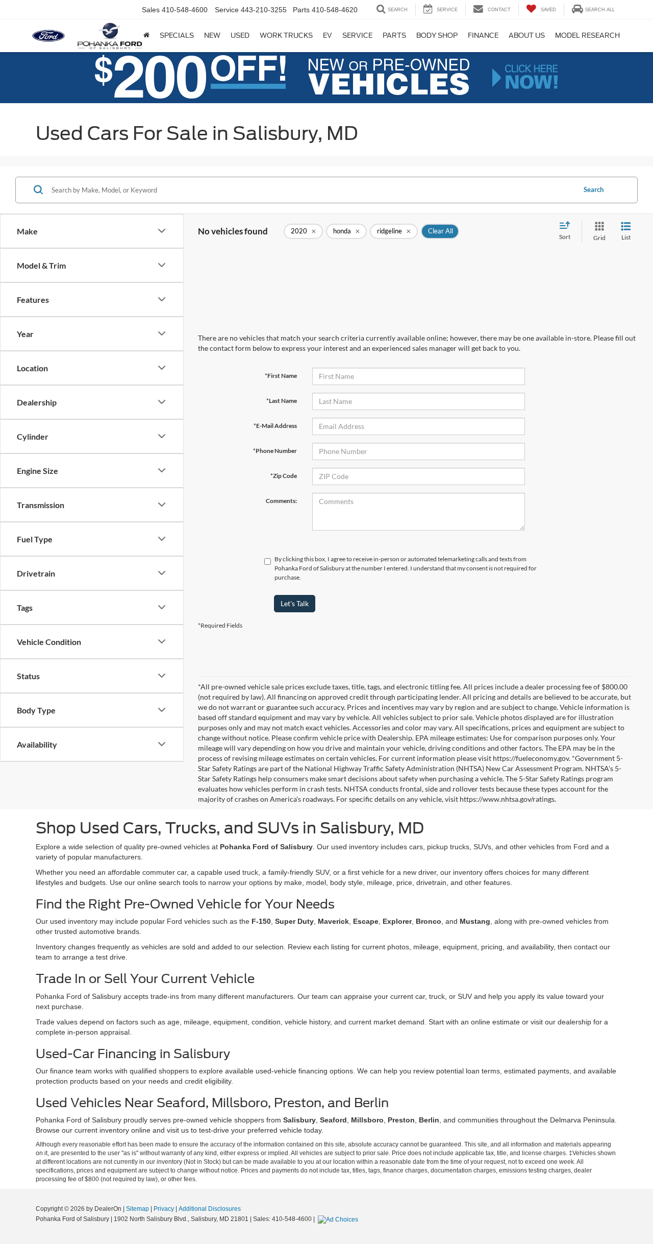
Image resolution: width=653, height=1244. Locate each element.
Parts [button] (394, 35)
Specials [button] (177, 35)
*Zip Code (283, 476)
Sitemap (137, 1208)
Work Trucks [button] (286, 35)
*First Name (281, 375)
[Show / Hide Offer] (319, 77)
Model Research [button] (587, 35)
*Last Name (281, 400)
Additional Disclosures (210, 1208)
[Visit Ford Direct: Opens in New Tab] (339, 1219)
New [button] (212, 35)
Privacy (164, 1208)
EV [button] (327, 35)
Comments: (281, 501)
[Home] (146, 35)
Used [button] (240, 35)
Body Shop (437, 35)
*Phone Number (275, 450)
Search (594, 189)
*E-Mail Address (275, 425)
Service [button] (357, 35)
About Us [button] (527, 35)
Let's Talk (295, 603)
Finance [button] (483, 35)
